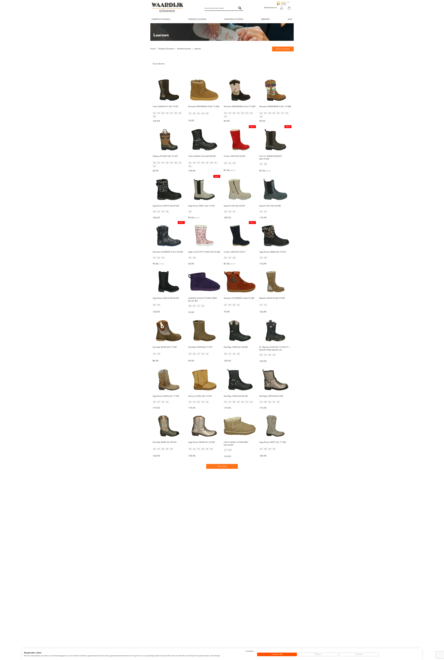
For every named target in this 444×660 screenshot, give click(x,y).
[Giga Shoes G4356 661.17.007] (169, 379)
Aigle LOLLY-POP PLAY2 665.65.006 (204, 252)
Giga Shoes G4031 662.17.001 (201, 206)
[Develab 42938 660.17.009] (169, 330)
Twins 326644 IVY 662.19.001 (166, 107)
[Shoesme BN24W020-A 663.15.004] (204, 90)
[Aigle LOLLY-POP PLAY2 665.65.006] (204, 235)
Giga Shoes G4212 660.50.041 (166, 298)
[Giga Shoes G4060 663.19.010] (275, 235)
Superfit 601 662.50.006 (270, 206)
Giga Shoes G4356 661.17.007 (166, 396)
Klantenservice (270, 8)
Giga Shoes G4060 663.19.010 (272, 252)
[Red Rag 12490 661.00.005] (240, 330)
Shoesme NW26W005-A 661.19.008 (275, 107)
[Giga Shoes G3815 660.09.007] (169, 189)
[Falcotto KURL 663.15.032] (204, 379)
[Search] (239, 8)
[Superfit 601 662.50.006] (275, 189)
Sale (290, 19)
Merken (265, 19)
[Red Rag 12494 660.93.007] (275, 379)
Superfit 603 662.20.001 (234, 206)
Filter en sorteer (283, 49)
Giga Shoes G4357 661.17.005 (272, 442)
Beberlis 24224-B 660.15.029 (272, 298)
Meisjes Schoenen (166, 49)
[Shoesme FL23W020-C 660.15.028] (240, 281)
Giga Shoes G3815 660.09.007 (166, 206)
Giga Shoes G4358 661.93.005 (201, 442)
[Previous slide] (152, 55)
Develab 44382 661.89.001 (165, 442)
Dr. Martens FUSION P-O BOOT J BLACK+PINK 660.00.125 (274, 348)
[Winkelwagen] (289, 8)
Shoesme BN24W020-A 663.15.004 (203, 107)
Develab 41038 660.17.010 (200, 347)
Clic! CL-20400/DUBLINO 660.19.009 (270, 157)
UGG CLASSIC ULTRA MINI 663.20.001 (236, 443)
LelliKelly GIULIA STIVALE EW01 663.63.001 (202, 299)
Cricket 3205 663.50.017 (235, 252)
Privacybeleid (249, 651)
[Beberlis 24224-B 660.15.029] (275, 281)
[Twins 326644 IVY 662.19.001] (169, 90)
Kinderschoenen (233, 19)
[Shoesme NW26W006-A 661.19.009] (240, 90)
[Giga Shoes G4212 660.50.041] (169, 281)
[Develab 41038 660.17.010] (204, 330)
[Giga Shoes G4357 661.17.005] (275, 425)
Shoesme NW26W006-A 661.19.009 (239, 107)
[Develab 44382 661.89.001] (169, 425)
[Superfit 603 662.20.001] (240, 189)
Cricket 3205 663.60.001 (235, 156)
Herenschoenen (197, 19)
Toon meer (222, 466)
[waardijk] (167, 8)
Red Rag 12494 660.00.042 (236, 396)
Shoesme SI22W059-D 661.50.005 (168, 252)
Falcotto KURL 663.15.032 (200, 396)
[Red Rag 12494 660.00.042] (240, 379)
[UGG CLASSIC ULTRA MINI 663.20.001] (240, 425)
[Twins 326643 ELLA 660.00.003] (204, 139)
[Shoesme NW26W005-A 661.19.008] (275, 90)
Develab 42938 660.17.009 (165, 347)
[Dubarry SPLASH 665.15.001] (169, 139)
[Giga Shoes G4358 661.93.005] (204, 425)
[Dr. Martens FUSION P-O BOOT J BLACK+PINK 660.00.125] (275, 330)
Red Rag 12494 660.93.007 (271, 396)
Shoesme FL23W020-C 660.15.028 (239, 298)
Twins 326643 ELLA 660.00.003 (202, 156)
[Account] (282, 8)
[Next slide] (291, 55)
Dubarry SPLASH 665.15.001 (165, 156)
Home (153, 49)
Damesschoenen (161, 19)
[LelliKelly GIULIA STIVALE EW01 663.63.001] (204, 281)
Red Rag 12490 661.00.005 (236, 347)
